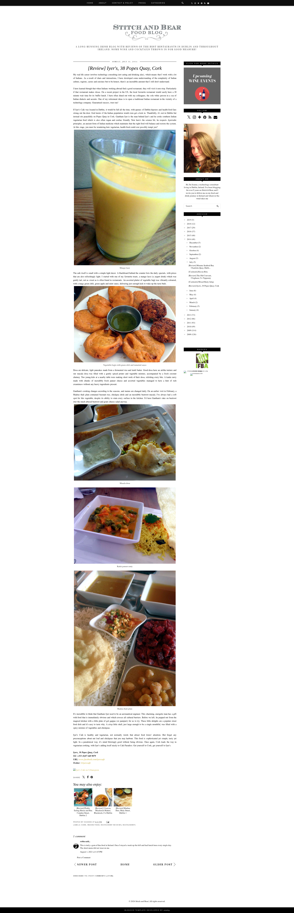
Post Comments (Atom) (101, 876)
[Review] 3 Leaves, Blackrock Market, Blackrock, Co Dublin (103, 810)
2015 (189, 235)
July (191, 262)
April (191, 298)
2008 (189, 334)
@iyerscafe (86, 762)
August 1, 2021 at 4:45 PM (91, 851)
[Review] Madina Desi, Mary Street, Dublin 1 (123, 810)
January (192, 310)
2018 (189, 223)
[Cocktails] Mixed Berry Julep (201, 281)
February (193, 306)
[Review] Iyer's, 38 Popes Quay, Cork (204, 285)
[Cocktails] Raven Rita (198, 271)
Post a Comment (83, 857)
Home (90, 3)
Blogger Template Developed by (147, 910)
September (193, 254)
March (192, 302)
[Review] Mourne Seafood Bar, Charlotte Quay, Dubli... (201, 266)
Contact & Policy (122, 3)
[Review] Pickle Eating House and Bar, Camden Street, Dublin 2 (83, 812)
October (192, 250)
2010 (189, 326)
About (103, 3)
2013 (189, 314)
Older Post (163, 864)
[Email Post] (107, 822)
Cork (83, 825)
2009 (189, 330)
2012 (189, 318)
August (192, 258)
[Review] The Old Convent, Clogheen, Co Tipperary (200, 276)
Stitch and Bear (142, 901)
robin (82, 841)
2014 (189, 239)
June (191, 290)
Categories (158, 3)
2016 (189, 231)
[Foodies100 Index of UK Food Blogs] (196, 370)
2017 (189, 227)
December (193, 242)
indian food (93, 825)
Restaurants (129, 825)
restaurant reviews (111, 825)
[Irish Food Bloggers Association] (202, 367)
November (193, 246)
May (191, 294)
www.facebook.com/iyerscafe (92, 759)
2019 (189, 219)
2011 (189, 322)
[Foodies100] (196, 373)
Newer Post (87, 864)
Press (142, 3)
